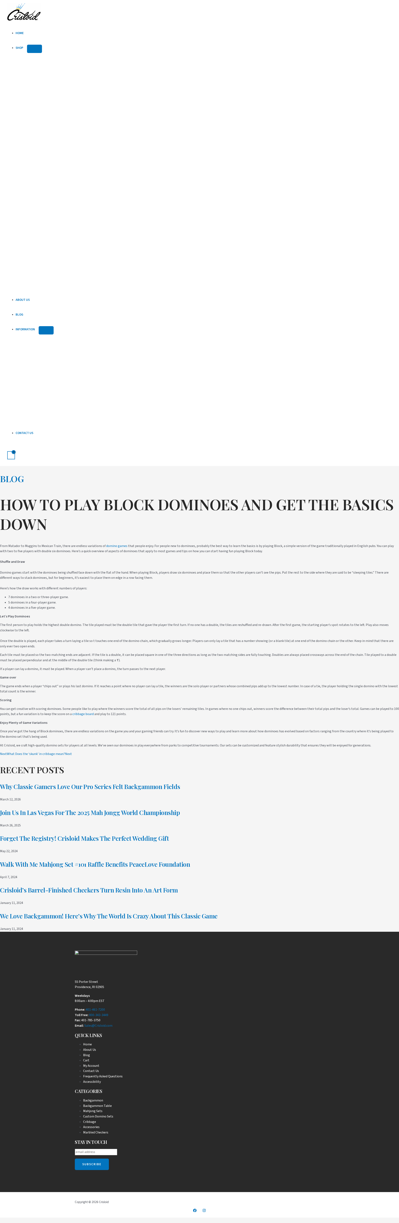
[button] (8, 446)
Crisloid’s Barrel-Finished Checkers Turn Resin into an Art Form (89, 890)
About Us (23, 300)
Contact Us (24, 433)
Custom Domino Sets (98, 1116)
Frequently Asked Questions (103, 1076)
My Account (91, 1065)
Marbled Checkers (95, 1132)
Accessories (91, 1127)
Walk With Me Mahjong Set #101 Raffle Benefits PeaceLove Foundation (95, 864)
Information (25, 329)
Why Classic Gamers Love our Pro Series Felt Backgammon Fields (90, 786)
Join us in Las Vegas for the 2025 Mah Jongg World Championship (90, 812)
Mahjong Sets (92, 1111)
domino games (116, 546)
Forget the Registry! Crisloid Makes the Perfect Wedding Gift (84, 838)
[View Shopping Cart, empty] (11, 455)
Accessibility (92, 1081)
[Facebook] (195, 1211)
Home (20, 33)
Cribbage (89, 1122)
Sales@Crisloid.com (98, 1025)
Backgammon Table (97, 1106)
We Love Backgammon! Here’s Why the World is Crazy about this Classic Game (109, 916)
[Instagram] (204, 1211)
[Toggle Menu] (34, 49)
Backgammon (93, 1100)
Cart (86, 1060)
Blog (19, 314)
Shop (19, 48)
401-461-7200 (95, 1009)
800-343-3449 (98, 1015)
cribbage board (83, 714)
